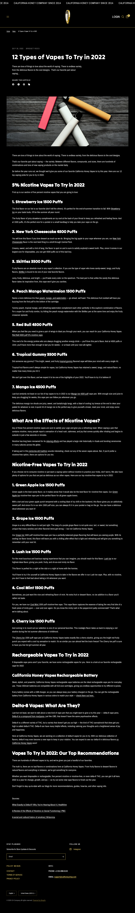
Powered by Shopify (39, 900)
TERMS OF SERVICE (14, 874)
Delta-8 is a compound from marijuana (28, 716)
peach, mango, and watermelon (52, 297)
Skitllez (22, 271)
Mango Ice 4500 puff (79, 393)
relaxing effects (52, 441)
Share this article (21, 80)
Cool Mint (34, 604)
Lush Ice (107, 558)
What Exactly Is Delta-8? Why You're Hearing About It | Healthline (39, 804)
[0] (126, 16)
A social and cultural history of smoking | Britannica (33, 817)
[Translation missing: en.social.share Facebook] (13, 84)
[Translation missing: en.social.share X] (19, 84)
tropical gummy (66, 361)
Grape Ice (20, 534)
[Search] (123, 16)
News (14, 31)
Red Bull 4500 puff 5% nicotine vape (27, 334)
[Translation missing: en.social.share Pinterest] (24, 84)
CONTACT (11, 871)
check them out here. (85, 695)
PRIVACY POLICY (13, 878)
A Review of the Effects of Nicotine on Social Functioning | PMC (39, 810)
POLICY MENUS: (14, 866)
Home (8, 31)
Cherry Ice (20, 637)
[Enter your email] (63, 856)
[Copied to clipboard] (29, 84)
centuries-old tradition (37, 450)
